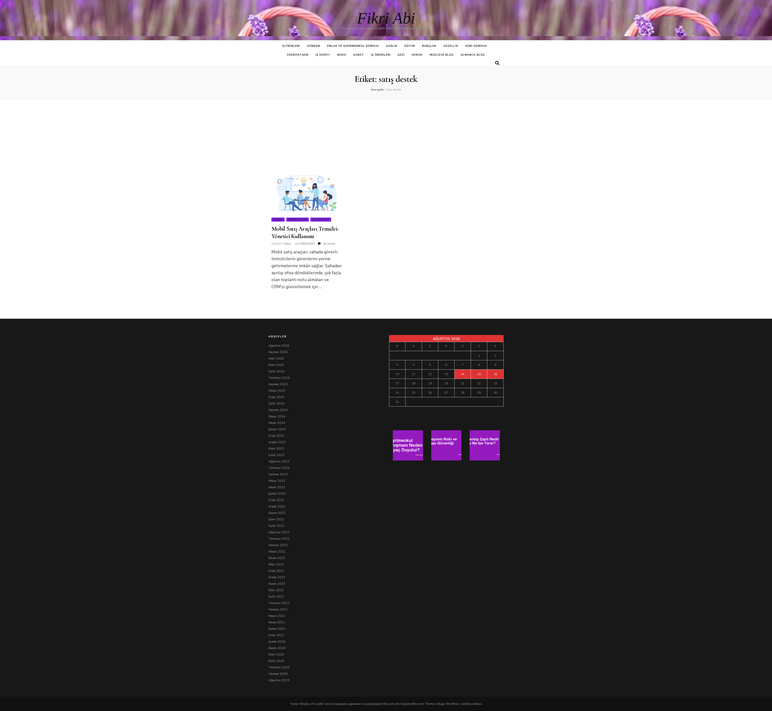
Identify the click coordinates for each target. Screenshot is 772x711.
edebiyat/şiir (297, 55)
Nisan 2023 (276, 487)
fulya (287, 244)
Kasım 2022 (277, 513)
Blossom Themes (424, 704)
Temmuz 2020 (279, 667)
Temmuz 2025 (279, 378)
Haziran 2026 (278, 352)
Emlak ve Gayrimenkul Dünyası (353, 46)
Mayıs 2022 (276, 551)
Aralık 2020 (276, 641)
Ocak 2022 (276, 571)
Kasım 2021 (277, 584)
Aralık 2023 (276, 442)
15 (479, 374)
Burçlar (429, 46)
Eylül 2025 (276, 371)
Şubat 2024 (277, 429)
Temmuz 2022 (279, 538)
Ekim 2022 (276, 519)
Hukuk (417, 55)
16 (495, 374)
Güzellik (450, 46)
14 (462, 374)
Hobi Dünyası (476, 46)
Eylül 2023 (276, 455)
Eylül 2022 (276, 526)
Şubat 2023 (277, 493)
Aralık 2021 (276, 577)
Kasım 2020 (277, 648)
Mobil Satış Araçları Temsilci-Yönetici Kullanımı (305, 232)
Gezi (401, 55)
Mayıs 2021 (276, 616)
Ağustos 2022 (279, 532)
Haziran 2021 (278, 609)
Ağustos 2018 (279, 680)
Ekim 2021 (276, 590)
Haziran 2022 (278, 545)
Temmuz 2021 (279, 603)
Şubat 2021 (277, 629)
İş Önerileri (381, 55)
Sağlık (391, 46)
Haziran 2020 (278, 674)
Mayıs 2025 (276, 390)
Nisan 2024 (276, 423)
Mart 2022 (276, 564)
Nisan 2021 (276, 622)
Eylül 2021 (276, 596)
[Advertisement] (386, 134)
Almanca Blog (473, 55)
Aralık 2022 (276, 506)
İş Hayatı (322, 55)
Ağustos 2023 (279, 461)
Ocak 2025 (276, 397)
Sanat (358, 55)
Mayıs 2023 (276, 481)
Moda (341, 55)
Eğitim (409, 46)
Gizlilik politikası (471, 704)
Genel (278, 219)
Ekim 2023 (276, 448)
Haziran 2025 (278, 384)
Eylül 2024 (276, 403)
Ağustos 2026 (279, 345)
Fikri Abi (386, 18)
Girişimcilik (297, 219)
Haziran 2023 (278, 474)
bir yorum (328, 244)
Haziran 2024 (278, 410)
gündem (313, 46)
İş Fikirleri (291, 46)
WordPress (453, 704)
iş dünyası (320, 219)
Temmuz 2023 (279, 468)
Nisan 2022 (276, 558)
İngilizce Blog (441, 55)
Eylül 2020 (276, 661)
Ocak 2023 (276, 500)
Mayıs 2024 (276, 416)
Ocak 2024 (276, 436)
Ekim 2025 (276, 365)
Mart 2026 (276, 358)
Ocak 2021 (276, 635)
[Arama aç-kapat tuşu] (497, 63)
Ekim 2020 (276, 654)
